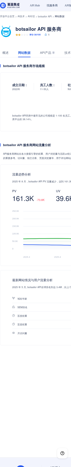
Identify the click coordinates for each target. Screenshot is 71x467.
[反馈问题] (62, 453)
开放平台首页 (7, 16)
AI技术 (21, 16)
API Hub (35, 5)
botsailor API (45, 16)
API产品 (47, 52)
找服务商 (52, 5)
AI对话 (31, 16)
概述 (5, 52)
